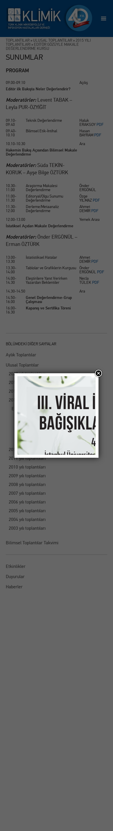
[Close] (98, 373)
